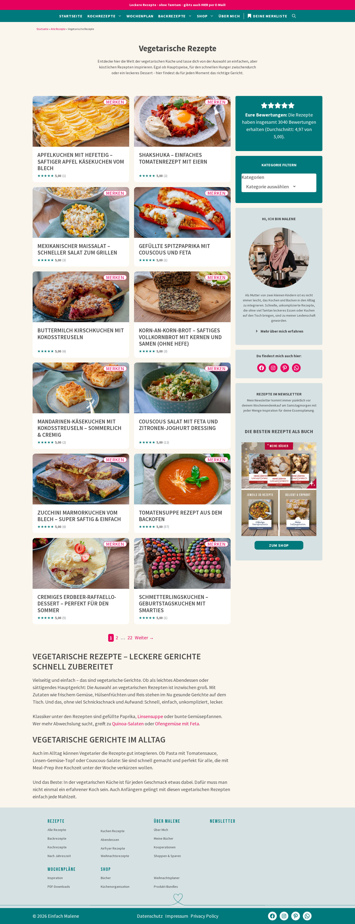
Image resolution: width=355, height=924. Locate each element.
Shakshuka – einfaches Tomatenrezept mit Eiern (173, 158)
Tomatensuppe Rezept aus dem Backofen (180, 516)
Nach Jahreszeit (59, 856)
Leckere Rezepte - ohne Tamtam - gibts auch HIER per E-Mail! (177, 5)
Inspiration (55, 878)
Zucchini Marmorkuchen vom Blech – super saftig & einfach (79, 516)
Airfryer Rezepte (113, 848)
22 (130, 637)
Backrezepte (172, 16)
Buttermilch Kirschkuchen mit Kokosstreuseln (80, 334)
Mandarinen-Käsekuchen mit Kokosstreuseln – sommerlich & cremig (79, 428)
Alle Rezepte (58, 29)
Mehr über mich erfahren (282, 331)
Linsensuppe (150, 716)
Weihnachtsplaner (167, 878)
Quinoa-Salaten (128, 723)
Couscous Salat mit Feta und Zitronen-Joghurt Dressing (178, 425)
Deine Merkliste (269, 16)
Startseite (71, 16)
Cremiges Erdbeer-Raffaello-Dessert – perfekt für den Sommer (76, 603)
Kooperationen (165, 847)
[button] (294, 16)
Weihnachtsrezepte (115, 856)
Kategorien (252, 177)
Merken (115, 102)
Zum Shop (279, 545)
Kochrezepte (101, 16)
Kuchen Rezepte (113, 831)
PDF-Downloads (59, 886)
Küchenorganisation (115, 886)
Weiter (144, 637)
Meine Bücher (163, 838)
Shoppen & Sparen (167, 856)
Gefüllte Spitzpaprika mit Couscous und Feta (174, 249)
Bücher (106, 878)
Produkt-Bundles (166, 886)
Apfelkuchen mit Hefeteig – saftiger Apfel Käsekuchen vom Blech (80, 161)
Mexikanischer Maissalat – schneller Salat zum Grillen (77, 249)
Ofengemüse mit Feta (177, 723)
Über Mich (229, 16)
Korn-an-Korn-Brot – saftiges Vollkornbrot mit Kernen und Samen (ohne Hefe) (180, 337)
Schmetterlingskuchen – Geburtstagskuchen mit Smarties (173, 603)
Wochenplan (140, 16)
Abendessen (110, 839)
